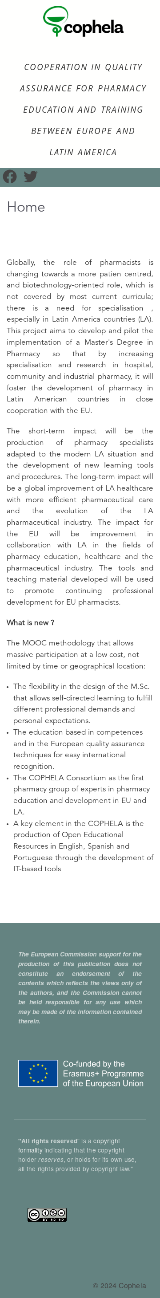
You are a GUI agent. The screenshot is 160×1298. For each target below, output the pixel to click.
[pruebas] (31, 180)
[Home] (83, 23)
